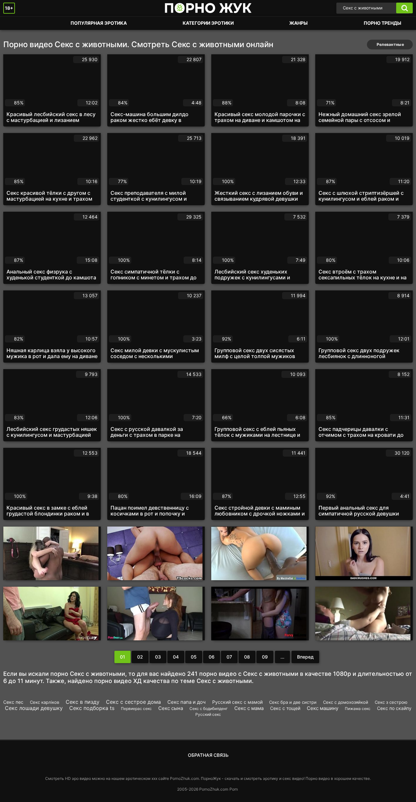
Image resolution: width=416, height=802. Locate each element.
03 (158, 657)
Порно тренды (382, 23)
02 (140, 657)
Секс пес (13, 702)
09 (265, 657)
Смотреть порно (14, 23)
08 (247, 657)
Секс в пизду (82, 702)
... (282, 657)
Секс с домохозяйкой (345, 702)
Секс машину (322, 708)
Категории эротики (208, 23)
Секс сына (170, 708)
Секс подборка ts (91, 708)
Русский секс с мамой (237, 702)
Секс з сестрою (391, 702)
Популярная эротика (99, 23)
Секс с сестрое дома (133, 702)
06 (211, 657)
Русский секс (208, 714)
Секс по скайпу (394, 708)
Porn (233, 789)
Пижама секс (357, 708)
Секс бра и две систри (293, 702)
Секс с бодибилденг (208, 708)
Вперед (305, 657)
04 (176, 657)
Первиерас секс (136, 708)
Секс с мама (249, 708)
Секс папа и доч (186, 702)
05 (194, 657)
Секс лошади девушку (34, 708)
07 (229, 657)
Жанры (298, 23)
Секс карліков (44, 702)
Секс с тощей (285, 708)
